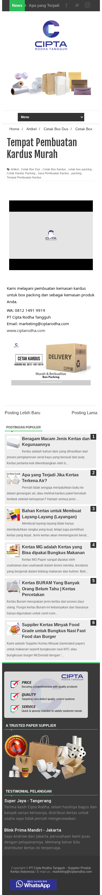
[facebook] (66, 5)
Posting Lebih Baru (22, 413)
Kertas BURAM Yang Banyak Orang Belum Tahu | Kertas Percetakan (51, 589)
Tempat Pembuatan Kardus (24, 177)
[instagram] (87, 5)
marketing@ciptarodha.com (72, 872)
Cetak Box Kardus (54, 169)
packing (76, 173)
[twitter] (77, 5)
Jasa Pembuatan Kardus (53, 173)
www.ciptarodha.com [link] (26, 330)
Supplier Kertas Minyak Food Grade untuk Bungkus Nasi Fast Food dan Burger (54, 631)
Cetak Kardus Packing (21, 173)
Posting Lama (84, 413)
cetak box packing (80, 169)
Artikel (15, 169)
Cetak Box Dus (30, 169)
